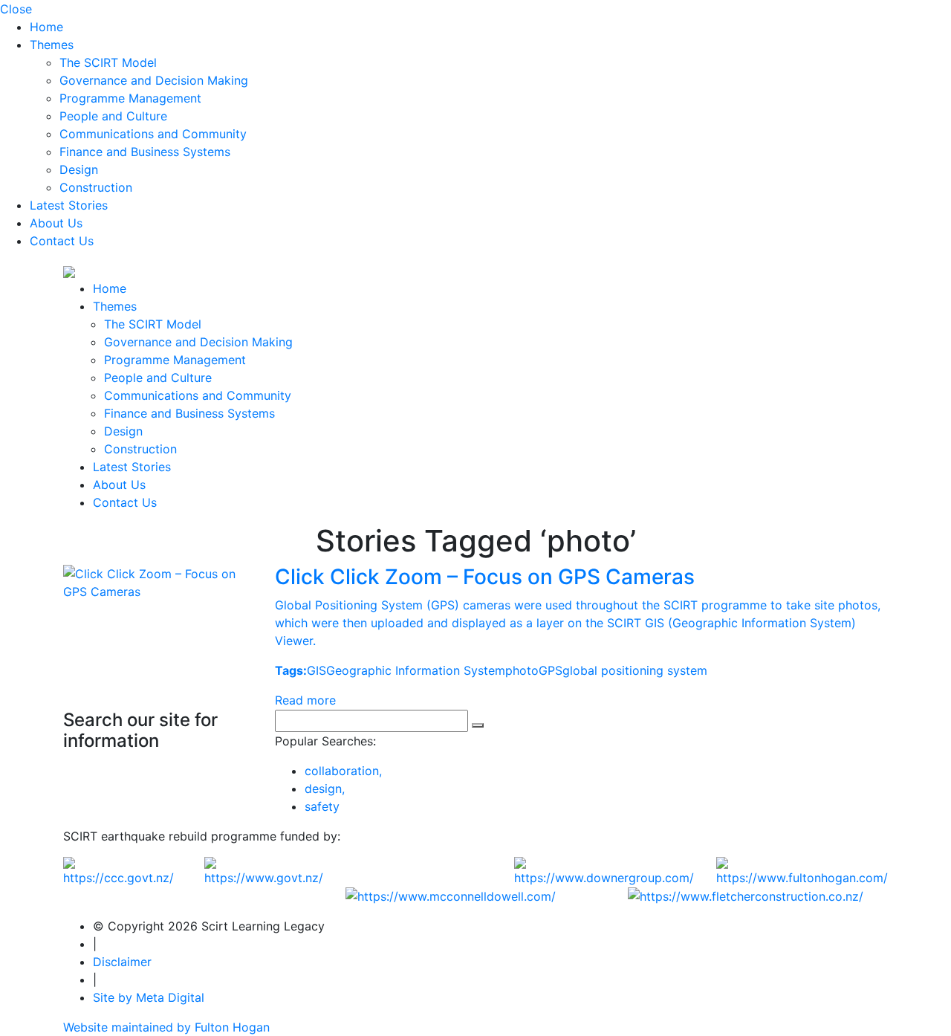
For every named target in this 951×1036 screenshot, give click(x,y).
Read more (305, 700)
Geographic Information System (415, 670)
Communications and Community (153, 133)
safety (322, 806)
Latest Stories (69, 205)
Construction (95, 187)
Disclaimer (122, 961)
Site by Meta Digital (148, 997)
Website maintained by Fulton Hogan (166, 1027)
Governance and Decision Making (153, 80)
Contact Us (62, 240)
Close (16, 8)
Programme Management (130, 98)
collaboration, (343, 770)
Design (78, 169)
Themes (52, 44)
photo (522, 670)
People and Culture (113, 116)
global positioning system (634, 670)
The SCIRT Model (108, 62)
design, (325, 788)
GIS (316, 670)
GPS (550, 670)
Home (46, 26)
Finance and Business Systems (144, 151)
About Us (56, 223)
